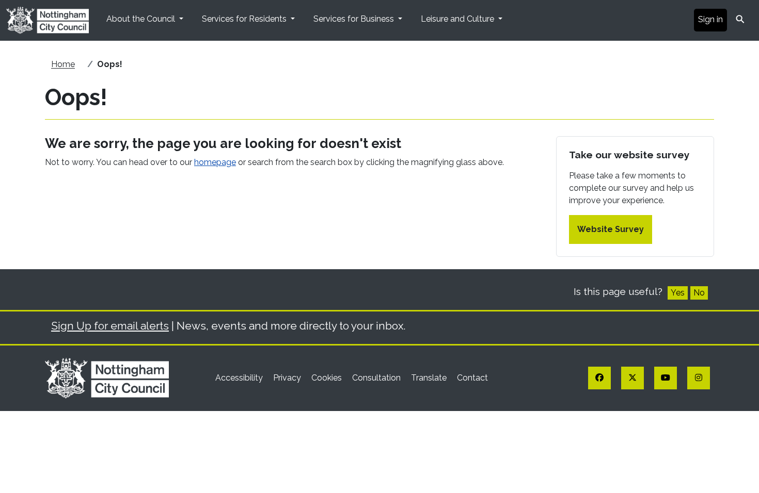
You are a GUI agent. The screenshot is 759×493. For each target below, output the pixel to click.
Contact (472, 378)
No (699, 293)
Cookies (327, 378)
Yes (678, 293)
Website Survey (610, 229)
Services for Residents (245, 19)
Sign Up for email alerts (110, 325)
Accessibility (240, 378)
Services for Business (354, 19)
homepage (215, 162)
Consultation (377, 378)
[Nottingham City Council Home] (107, 378)
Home (63, 64)
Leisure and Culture (458, 19)
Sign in (710, 19)
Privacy (288, 378)
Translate (430, 378)
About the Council (141, 19)
